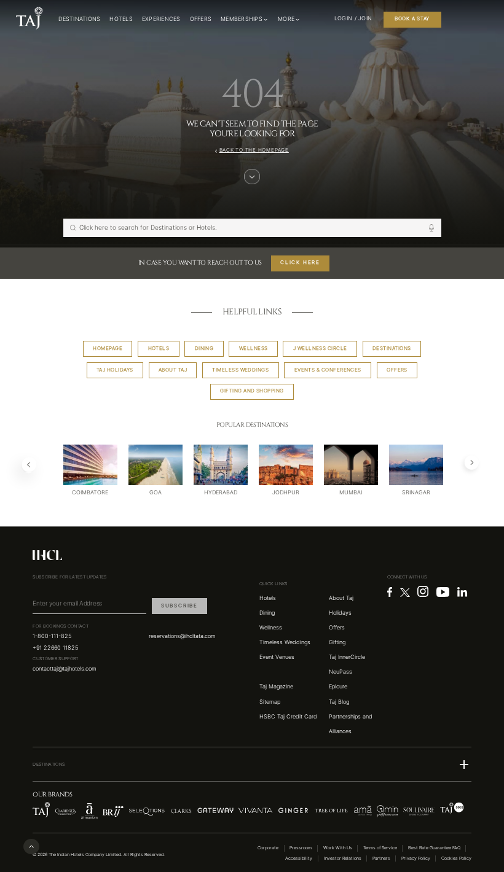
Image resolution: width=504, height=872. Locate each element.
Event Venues (276, 657)
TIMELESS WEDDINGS (240, 370)
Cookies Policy (456, 858)
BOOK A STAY (412, 18)
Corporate (268, 848)
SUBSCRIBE (179, 606)
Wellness (270, 628)
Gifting (337, 642)
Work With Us (337, 848)
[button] (252, 764)
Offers (337, 628)
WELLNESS (253, 348)
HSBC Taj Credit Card (288, 717)
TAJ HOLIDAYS (114, 370)
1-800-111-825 (52, 636)
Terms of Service (380, 848)
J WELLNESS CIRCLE (320, 348)
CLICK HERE (300, 262)
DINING (204, 348)
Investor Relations (342, 858)
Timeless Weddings (284, 642)
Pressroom (300, 848)
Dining (267, 613)
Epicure (338, 686)
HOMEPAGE (107, 348)
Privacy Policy (415, 858)
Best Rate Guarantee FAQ (434, 848)
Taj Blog (339, 702)
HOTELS (121, 19)
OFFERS (201, 19)
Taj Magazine (276, 686)
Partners (381, 858)
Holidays (340, 613)
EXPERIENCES (161, 19)
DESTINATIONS (79, 19)
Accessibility (298, 858)
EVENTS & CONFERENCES (327, 370)
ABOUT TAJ (173, 370)
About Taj (341, 598)
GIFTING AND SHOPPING (251, 391)
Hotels (267, 598)
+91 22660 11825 (55, 648)
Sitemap (269, 702)
